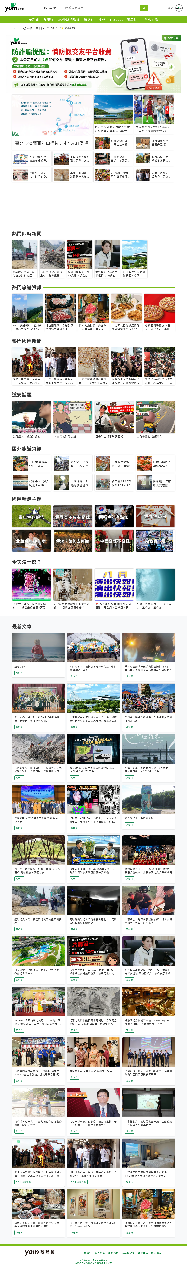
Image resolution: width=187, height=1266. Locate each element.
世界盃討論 (149, 19)
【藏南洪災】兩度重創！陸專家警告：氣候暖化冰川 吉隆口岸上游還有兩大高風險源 (38, 771)
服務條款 (113, 1253)
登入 (171, 8)
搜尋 (102, 19)
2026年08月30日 (22, 28)
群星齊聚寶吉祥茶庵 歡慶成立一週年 (91, 1071)
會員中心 (100, 1253)
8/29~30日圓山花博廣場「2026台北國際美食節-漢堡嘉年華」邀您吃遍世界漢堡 (37, 1024)
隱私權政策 (128, 1253)
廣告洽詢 (156, 1253)
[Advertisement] (93, 206)
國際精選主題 (27, 499)
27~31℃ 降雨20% (60, 28)
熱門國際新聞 (27, 341)
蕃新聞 (34, 19)
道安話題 (22, 394)
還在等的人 (21, 666)
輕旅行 (48, 19)
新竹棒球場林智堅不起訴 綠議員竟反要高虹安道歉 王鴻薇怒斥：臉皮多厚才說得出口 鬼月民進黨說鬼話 (147, 973)
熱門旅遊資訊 (27, 287)
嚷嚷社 (89, 19)
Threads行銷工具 (123, 19)
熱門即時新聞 (27, 233)
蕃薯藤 (14, 7)
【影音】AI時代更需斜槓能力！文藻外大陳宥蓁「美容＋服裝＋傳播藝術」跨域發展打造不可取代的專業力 (93, 822)
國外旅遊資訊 (27, 448)
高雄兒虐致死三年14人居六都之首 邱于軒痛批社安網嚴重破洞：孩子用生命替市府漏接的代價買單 (93, 973)
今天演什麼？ (27, 562)
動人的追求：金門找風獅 (139, 818)
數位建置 (143, 1253)
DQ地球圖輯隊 (69, 19)
